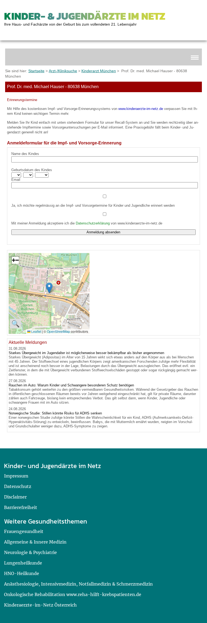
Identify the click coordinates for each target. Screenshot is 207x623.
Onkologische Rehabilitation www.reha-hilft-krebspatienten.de (72, 594)
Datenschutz (17, 486)
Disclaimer (15, 497)
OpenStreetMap (58, 331)
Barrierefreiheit (20, 507)
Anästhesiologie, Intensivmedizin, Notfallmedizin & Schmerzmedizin (78, 584)
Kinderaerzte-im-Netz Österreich (40, 605)
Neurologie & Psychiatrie (30, 552)
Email (15, 180)
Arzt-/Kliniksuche (63, 71)
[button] (49, 287)
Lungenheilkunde (23, 563)
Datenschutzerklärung (93, 223)
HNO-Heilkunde (21, 573)
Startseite (36, 71)
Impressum (16, 476)
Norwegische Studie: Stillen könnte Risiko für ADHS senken (55, 413)
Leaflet (35, 331)
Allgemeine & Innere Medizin (35, 542)
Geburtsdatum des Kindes (31, 170)
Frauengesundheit (23, 531)
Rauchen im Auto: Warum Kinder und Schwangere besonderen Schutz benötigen (71, 385)
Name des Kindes (25, 154)
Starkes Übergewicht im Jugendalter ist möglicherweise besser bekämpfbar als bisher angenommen (86, 353)
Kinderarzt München (98, 71)
